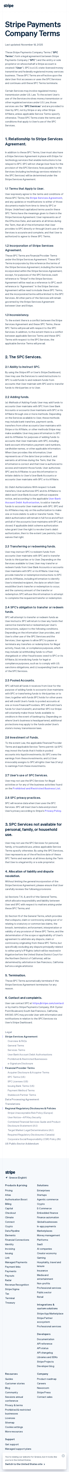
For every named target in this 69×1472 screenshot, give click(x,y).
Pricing (9, 1190)
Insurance (42, 1270)
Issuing (9, 1253)
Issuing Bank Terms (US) (21, 1085)
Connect (10, 1221)
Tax (7, 1293)
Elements (10, 1235)
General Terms (16, 1045)
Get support (12, 1444)
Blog (7, 1387)
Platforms (42, 1239)
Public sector (44, 1292)
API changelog (45, 1352)
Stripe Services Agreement (46, 197)
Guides (9, 1378)
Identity (9, 1244)
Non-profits (43, 1283)
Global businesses (47, 1221)
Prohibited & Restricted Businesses (27, 1059)
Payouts (9, 1275)
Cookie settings (14, 1427)
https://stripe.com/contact (48, 1003)
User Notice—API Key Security (24, 1117)
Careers (41, 1383)
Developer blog (45, 1366)
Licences (10, 1418)
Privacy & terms (14, 1405)
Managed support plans (18, 1448)
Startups (42, 1194)
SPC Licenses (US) (18, 1081)
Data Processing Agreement (22, 1099)
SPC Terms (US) (16, 1076)
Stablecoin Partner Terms (22, 1094)
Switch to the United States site (24, 1464)
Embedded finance (47, 1212)
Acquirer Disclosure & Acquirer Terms (28, 1072)
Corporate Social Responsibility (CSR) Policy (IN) (34, 1139)
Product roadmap (46, 1378)
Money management (48, 1235)
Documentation (45, 1339)
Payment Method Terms (21, 1090)
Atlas (8, 1194)
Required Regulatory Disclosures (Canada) (31, 1134)
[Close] (62, 1456)
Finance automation (48, 1217)
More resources (14, 1431)
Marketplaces (44, 1230)
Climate (9, 1217)
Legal (8, 1032)
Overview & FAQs (17, 1041)
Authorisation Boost (16, 1199)
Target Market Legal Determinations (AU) (31, 1130)
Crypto (9, 1226)
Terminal (10, 1298)
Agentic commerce (47, 1199)
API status (42, 1348)
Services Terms (16, 1050)
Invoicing (10, 1248)
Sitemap (9, 1422)
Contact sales (45, 1396)
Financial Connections (17, 1239)
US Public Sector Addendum (22, 1143)
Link (7, 1257)
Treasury (10, 1302)
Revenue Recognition (17, 1284)
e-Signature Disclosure (20, 1063)
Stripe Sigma (12, 1289)
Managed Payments (16, 1262)
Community (11, 1392)
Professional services (49, 1287)
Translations (12, 1103)
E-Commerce (44, 1208)
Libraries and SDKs (47, 1357)
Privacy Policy (53, 810)
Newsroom (43, 1387)
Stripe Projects (45, 1361)
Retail (40, 1296)
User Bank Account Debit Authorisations (30, 1054)
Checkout (10, 1212)
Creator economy (47, 1253)
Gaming (41, 1257)
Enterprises (43, 1190)
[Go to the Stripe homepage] (9, 1172)
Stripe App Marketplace (50, 1313)
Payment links (13, 1266)
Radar (8, 1280)
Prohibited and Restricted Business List (36, 788)
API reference (44, 1343)
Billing (8, 1203)
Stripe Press (44, 1392)
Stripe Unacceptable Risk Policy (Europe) (30, 1112)
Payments (11, 1271)
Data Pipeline (12, 1230)
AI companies (44, 1248)
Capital (9, 1208)
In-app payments (46, 1226)
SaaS (40, 1244)
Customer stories (15, 1383)
